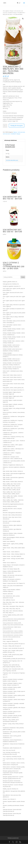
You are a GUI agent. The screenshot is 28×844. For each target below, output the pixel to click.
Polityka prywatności (13, 838)
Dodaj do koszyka (16, 126)
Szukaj (22, 277)
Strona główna (6, 11)
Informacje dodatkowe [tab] (10, 140)
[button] (23, 18)
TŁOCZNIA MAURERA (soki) (12, 160)
